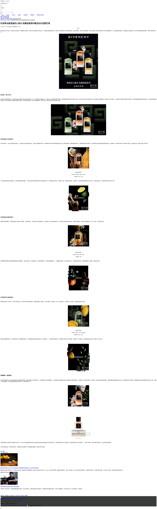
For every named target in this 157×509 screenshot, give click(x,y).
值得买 (19, 14)
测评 (1, 16)
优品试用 (25, 14)
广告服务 (15, 498)
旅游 (8, 17)
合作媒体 (19, 498)
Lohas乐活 (17, 495)
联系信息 (11, 498)
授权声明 (2, 498)
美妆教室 (32, 14)
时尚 (1, 17)
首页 (3, 14)
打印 (1, 451)
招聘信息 (7, 498)
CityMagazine (12, 495)
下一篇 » (6, 452)
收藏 (4, 451)
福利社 (42, 14)
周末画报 (6, 495)
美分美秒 (7, 18)
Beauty (7, 14)
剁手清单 (19, 18)
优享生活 (11, 18)
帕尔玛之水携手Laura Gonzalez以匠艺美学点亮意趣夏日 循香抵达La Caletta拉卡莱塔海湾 (19, 467)
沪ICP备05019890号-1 (22, 505)
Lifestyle (13, 14)
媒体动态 (23, 498)
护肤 (4, 16)
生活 (4, 17)
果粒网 (26, 495)
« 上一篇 (2, 452)
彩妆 (6, 16)
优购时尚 (2, 18)
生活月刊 (22, 495)
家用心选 (15, 18)
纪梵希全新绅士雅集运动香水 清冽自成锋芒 (9, 486)
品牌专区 (39, 14)
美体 (8, 16)
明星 (6, 17)
